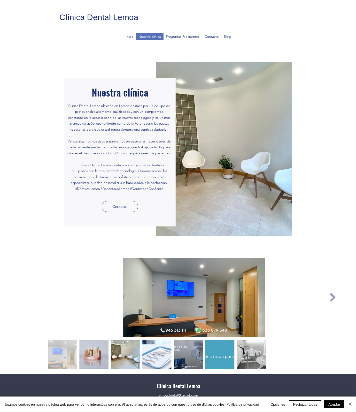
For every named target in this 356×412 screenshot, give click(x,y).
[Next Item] (333, 297)
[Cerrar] (350, 404)
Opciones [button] (278, 404)
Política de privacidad (242, 404)
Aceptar (334, 404)
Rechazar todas (305, 404)
